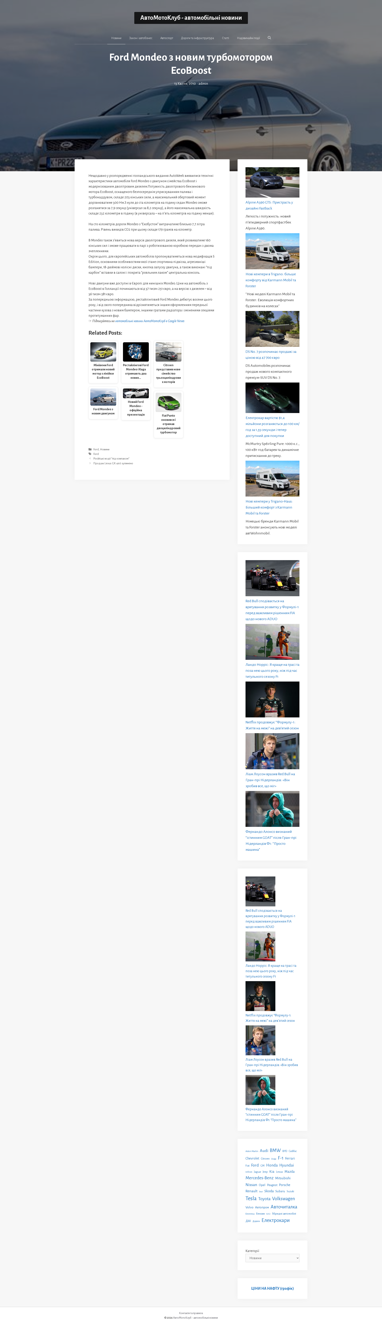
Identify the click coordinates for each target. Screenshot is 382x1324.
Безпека (250, 1213)
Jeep (265, 1171)
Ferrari (290, 1158)
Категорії (252, 1251)
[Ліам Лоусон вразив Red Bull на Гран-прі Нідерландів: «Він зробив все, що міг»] (272, 752)
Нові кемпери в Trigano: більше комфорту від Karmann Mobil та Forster (271, 280)
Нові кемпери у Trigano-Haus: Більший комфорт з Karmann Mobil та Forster (269, 507)
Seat (261, 1191)
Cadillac (293, 1151)
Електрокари (275, 1220)
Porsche (284, 1185)
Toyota (264, 1198)
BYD (285, 1151)
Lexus (279, 1171)
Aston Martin (252, 1151)
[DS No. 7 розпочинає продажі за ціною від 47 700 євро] (272, 330)
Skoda (269, 1191)
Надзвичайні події (248, 38)
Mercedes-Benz (260, 1177)
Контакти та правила (191, 1313)
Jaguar (257, 1172)
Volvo (249, 1207)
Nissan (251, 1184)
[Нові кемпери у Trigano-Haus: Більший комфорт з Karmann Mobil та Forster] (272, 479)
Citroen (265, 1158)
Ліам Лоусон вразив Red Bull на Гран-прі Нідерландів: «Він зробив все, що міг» (270, 780)
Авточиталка (284, 1206)
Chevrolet (252, 1158)
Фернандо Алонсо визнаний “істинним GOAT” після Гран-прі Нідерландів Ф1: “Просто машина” (271, 1115)
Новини (116, 38)
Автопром (262, 1207)
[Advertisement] (191, 116)
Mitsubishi (283, 1178)
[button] (269, 38)
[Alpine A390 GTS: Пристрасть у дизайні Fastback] (272, 183)
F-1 (281, 1158)
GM (262, 1165)
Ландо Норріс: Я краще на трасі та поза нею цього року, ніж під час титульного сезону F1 (272, 671)
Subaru (280, 1191)
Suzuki (290, 1191)
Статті (225, 38)
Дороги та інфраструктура (197, 38)
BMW (275, 1150)
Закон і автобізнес (140, 38)
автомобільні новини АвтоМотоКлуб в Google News (149, 321)
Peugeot (272, 1185)
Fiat (247, 1165)
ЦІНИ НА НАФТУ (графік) (272, 1289)
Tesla (251, 1198)
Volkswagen (283, 1198)
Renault (251, 1191)
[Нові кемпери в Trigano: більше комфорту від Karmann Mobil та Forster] (272, 252)
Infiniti (249, 1172)
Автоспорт (166, 38)
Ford (96, 449)
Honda (272, 1165)
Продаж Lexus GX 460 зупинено (113, 463)
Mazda (290, 1172)
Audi (264, 1150)
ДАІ (248, 1221)
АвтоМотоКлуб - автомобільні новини (191, 18)
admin (203, 84)
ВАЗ (268, 1214)
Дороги (256, 1221)
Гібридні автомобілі (284, 1213)
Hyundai (286, 1165)
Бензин (260, 1213)
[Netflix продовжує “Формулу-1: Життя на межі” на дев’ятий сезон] (272, 700)
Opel (262, 1185)
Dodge (273, 1159)
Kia (271, 1172)
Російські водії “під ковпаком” (111, 458)
